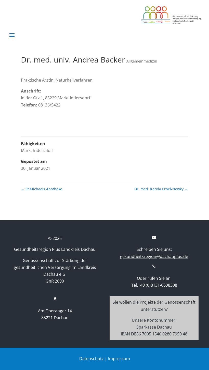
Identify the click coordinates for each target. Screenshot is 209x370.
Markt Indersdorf (37, 150)
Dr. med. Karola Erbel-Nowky (161, 189)
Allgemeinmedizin (141, 61)
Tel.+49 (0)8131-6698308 (154, 285)
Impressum (119, 358)
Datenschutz (91, 358)
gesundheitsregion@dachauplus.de (154, 256)
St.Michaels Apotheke (41, 189)
